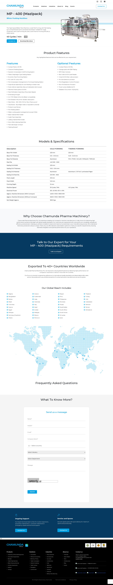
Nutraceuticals (50, 556)
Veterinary (49, 565)
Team (65, 558)
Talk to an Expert (55, 251)
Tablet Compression (35, 561)
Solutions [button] (44, 6)
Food (48, 563)
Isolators (9, 567)
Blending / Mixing (34, 558)
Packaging (33, 567)
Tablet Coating (34, 565)
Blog (66, 6)
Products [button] (36, 6)
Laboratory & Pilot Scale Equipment (16, 554)
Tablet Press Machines (13, 561)
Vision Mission (67, 556)
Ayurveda (49, 558)
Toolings (9, 569)
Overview (66, 554)
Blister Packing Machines (13, 563)
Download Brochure (26, 41)
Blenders (10, 558)
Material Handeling (35, 563)
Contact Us (101, 6)
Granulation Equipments (13, 556)
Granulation (33, 554)
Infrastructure (67, 561)
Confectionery (50, 561)
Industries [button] (52, 6)
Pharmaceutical (50, 554)
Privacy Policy (73, 580)
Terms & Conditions (60, 580)
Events (72, 6)
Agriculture (49, 567)
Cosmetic (49, 569)
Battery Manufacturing (52, 573)
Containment (34, 569)
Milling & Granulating (35, 556)
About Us (60, 6)
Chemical (49, 571)
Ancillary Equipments (12, 565)
